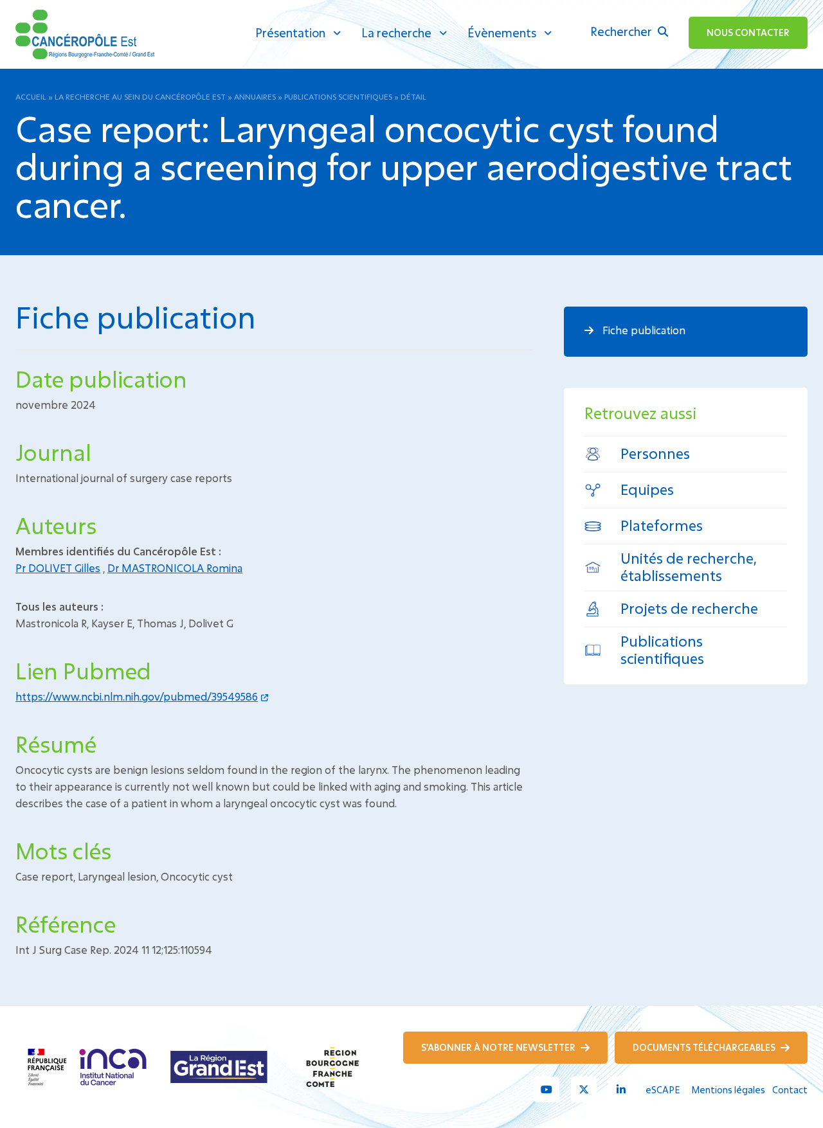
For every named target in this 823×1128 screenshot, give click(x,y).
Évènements (501, 32)
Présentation (290, 32)
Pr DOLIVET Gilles (57, 568)
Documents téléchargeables (705, 1047)
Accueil (30, 96)
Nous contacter (748, 32)
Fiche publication (642, 330)
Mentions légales (728, 1090)
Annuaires (255, 96)
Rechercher (622, 31)
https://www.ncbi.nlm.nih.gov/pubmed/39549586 (136, 696)
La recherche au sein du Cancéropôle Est (140, 96)
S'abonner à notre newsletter (499, 1047)
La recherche (396, 32)
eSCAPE (663, 1090)
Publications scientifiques (338, 96)
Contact (790, 1090)
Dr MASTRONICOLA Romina (174, 568)
